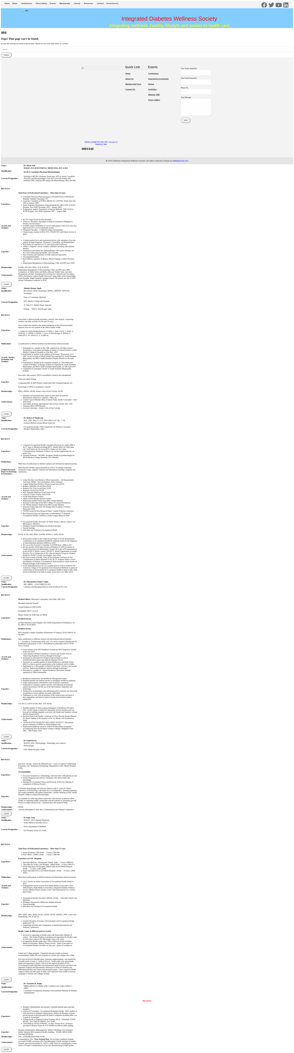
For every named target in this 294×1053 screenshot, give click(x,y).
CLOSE (6, 284)
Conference (153, 74)
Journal (77, 3)
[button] (15, 3)
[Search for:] (147, 49)
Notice (151, 84)
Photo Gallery (41, 3)
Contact (100, 3)
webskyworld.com (180, 161)
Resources (88, 3)
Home (7, 3)
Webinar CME (154, 95)
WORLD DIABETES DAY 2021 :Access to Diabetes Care (101, 143)
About (14, 3)
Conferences (26, 3)
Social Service (112, 3)
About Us (129, 79)
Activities (152, 89)
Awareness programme (158, 79)
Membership (65, 3)
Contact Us (130, 89)
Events (53, 3)
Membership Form (133, 84)
